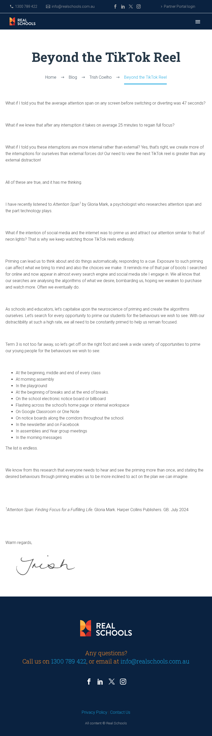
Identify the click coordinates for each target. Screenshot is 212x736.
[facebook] (89, 682)
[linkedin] (100, 682)
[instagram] (123, 682)
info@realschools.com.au (73, 6)
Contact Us (120, 712)
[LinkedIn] (123, 6)
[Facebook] (115, 6)
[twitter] (112, 682)
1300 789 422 (26, 6)
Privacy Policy (94, 712)
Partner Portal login (179, 6)
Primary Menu (197, 22)
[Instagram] (138, 6)
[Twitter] (131, 6)
